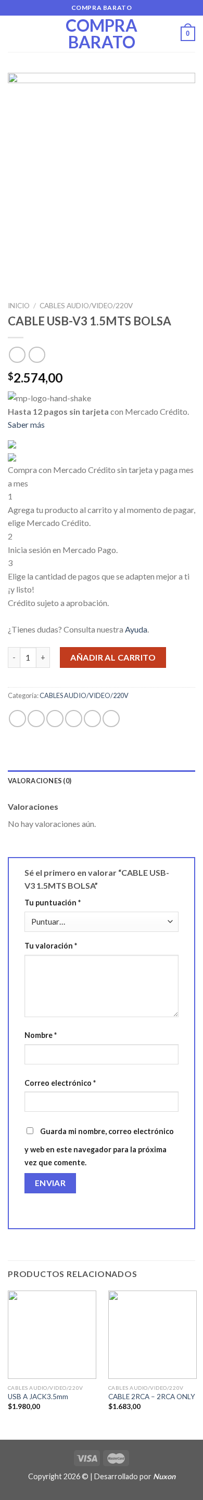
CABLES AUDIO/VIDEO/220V (86, 305)
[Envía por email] (73, 718)
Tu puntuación (52, 902)
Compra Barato (101, 33)
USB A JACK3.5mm (38, 1396)
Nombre (40, 1035)
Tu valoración (50, 945)
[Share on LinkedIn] (111, 718)
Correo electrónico (60, 1082)
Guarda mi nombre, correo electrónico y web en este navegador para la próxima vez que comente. (99, 1147)
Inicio (19, 305)
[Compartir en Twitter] (55, 718)
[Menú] (14, 33)
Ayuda (136, 629)
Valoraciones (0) (39, 781)
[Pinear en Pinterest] (92, 718)
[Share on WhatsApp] (17, 718)
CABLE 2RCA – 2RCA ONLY (151, 1396)
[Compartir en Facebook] (36, 718)
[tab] (101, 780)
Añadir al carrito (113, 657)
